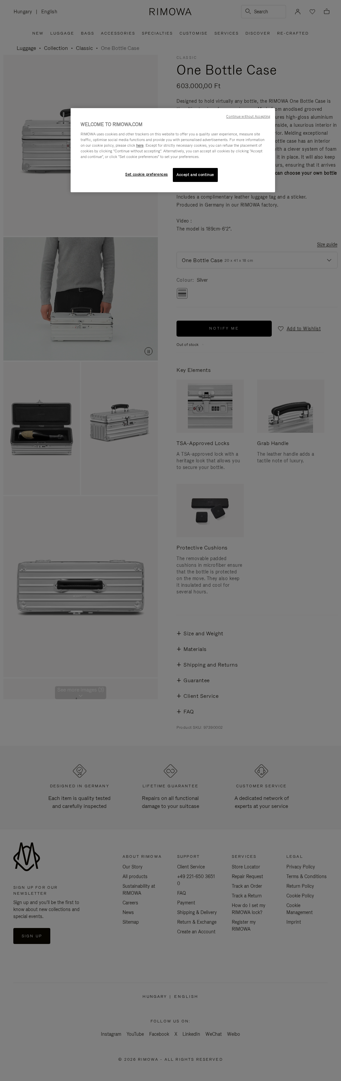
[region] (173, 150)
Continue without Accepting (248, 116)
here (140, 145)
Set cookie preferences (146, 174)
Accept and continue (195, 174)
